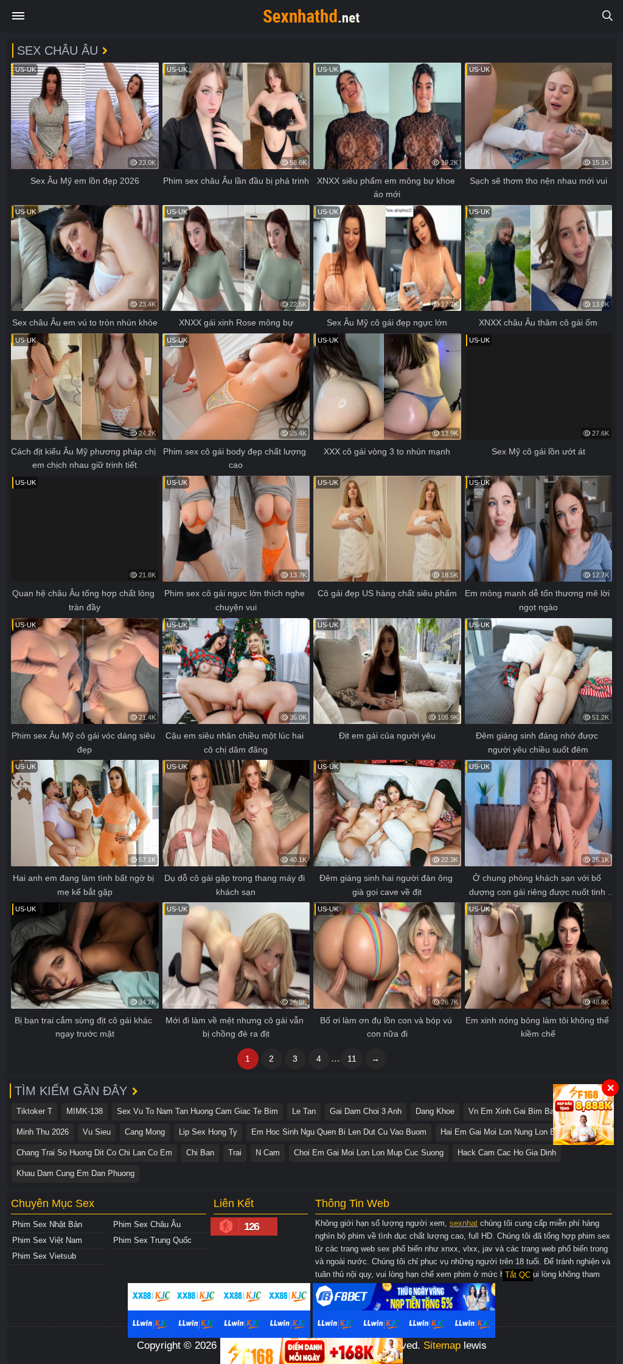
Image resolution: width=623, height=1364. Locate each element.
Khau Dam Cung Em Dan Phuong (75, 1173)
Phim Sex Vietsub (44, 1256)
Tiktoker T (34, 1111)
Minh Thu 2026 (42, 1131)
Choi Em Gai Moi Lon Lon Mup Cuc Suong (369, 1152)
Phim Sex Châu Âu (147, 1224)
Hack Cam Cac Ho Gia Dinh (507, 1152)
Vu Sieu (97, 1131)
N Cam (268, 1152)
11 (352, 1058)
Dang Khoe (435, 1111)
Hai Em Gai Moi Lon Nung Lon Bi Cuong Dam (520, 1131)
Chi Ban (200, 1152)
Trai (235, 1152)
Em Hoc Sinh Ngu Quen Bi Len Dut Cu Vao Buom (338, 1131)
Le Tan (304, 1111)
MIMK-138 (84, 1111)
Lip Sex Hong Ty (208, 1131)
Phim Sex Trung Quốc (152, 1240)
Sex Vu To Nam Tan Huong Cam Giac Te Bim (197, 1111)
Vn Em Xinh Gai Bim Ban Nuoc (523, 1111)
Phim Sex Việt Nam (47, 1240)
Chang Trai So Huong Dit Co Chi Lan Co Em (94, 1152)
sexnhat (464, 1223)
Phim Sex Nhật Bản (47, 1224)
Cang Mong (145, 1131)
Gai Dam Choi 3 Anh (366, 1111)
